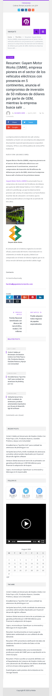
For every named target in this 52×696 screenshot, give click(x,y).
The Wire (10, 57)
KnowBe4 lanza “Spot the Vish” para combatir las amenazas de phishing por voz (24, 446)
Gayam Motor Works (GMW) (16, 181)
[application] (26, 524)
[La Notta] (26, 21)
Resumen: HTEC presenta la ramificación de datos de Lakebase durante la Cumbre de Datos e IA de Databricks (25, 643)
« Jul (7, 577)
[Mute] (39, 541)
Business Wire (20, 113)
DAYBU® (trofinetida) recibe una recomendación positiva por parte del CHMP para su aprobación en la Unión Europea (25, 652)
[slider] (24, 541)
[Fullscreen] (43, 541)
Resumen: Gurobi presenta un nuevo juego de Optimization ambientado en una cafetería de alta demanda (24, 634)
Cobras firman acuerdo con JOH (25, 6)
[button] (26, 524)
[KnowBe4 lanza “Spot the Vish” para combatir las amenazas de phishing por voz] (16, 371)
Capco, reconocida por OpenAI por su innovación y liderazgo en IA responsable (24, 471)
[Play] (9, 541)
